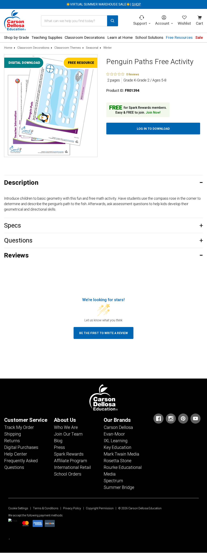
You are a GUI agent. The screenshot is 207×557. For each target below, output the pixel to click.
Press (59, 447)
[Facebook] (158, 419)
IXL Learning (116, 441)
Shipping (12, 434)
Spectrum (113, 481)
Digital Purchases (21, 447)
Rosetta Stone (117, 461)
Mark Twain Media (121, 454)
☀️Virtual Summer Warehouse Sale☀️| (103, 4)
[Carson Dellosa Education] (15, 21)
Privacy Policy (72, 508)
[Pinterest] (183, 419)
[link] (122, 74)
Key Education (117, 447)
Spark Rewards (68, 454)
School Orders (67, 474)
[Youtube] (195, 419)
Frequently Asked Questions (21, 464)
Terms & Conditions (45, 508)
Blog (58, 441)
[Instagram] (171, 419)
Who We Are (66, 427)
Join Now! (153, 112)
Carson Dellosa (118, 427)
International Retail (72, 467)
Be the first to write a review (103, 333)
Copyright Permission (100, 508)
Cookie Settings (18, 508)
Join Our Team (68, 434)
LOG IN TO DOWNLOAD (153, 129)
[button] (103, 182)
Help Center (15, 454)
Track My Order (19, 427)
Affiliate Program (70, 461)
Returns (12, 441)
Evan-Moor (114, 434)
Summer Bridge (119, 487)
